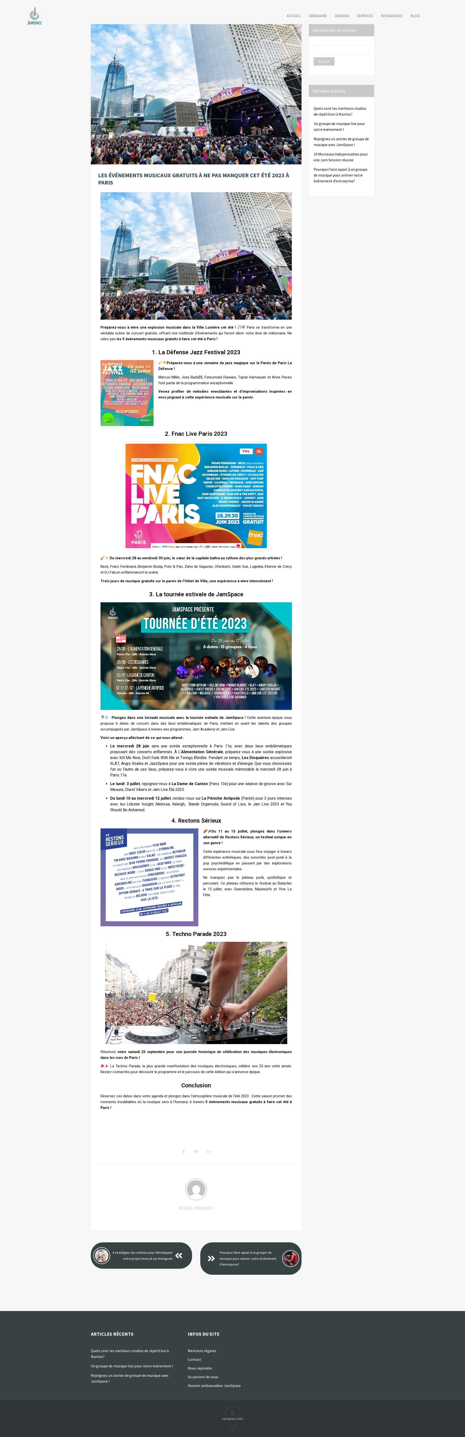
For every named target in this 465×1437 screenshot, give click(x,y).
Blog (415, 15)
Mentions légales (202, 1350)
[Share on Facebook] (183, 1152)
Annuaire (318, 15)
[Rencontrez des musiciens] (35, 16)
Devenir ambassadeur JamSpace (214, 1385)
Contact (194, 1359)
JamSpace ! (235, 717)
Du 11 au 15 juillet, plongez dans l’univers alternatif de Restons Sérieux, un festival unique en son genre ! (247, 837)
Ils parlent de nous (203, 1376)
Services (365, 15)
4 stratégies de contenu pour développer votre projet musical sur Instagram (142, 1255)
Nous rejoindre (200, 1368)
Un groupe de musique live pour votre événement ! (132, 1365)
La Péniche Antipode (221, 798)
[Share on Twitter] (196, 1152)
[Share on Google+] (209, 1152)
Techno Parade (128, 1066)
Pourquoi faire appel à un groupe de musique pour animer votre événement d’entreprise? (248, 1258)
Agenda (342, 15)
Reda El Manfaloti (196, 1208)
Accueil (294, 15)
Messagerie (392, 15)
